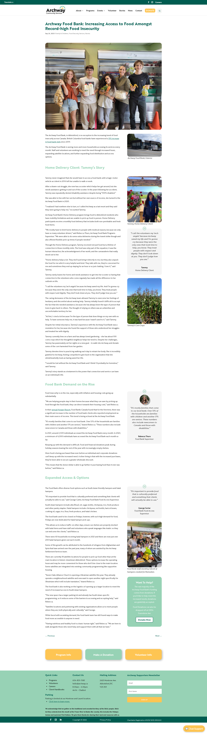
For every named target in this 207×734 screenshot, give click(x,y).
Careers (158, 2)
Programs (90, 11)
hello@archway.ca (80, 683)
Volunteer (112, 11)
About (78, 11)
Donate (150, 11)
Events (100, 11)
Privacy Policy (105, 720)
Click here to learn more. (59, 701)
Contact (138, 11)
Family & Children (62, 33)
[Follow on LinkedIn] (61, 720)
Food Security (74, 33)
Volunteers (53, 683)
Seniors (82, 33)
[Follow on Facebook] (51, 720)
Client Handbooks (56, 689)
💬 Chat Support (194, 728)
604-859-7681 (79, 680)
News (130, 11)
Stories (122, 11)
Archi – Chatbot (79, 690)
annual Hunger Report (61, 409)
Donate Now (144, 619)
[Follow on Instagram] (56, 720)
